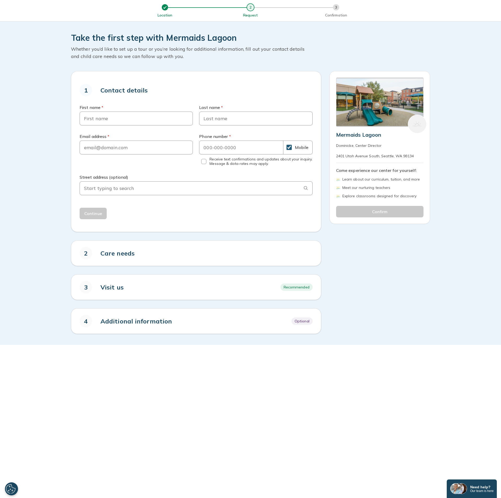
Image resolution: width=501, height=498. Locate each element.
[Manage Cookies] (11, 488)
